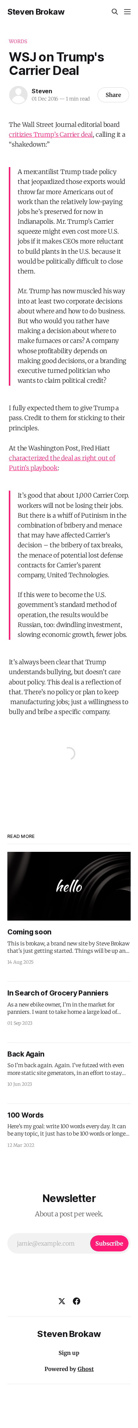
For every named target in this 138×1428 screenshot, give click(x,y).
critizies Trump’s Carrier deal (51, 135)
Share (113, 94)
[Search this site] (115, 12)
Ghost (86, 1368)
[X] (62, 1301)
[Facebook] (76, 1301)
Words (18, 41)
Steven (42, 91)
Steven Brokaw (36, 12)
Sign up (69, 1352)
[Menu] (127, 12)
